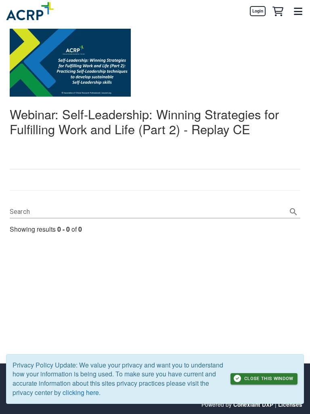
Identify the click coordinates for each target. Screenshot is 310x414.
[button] (278, 11)
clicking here (81, 392)
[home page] (30, 11)
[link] (257, 11)
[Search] (293, 212)
